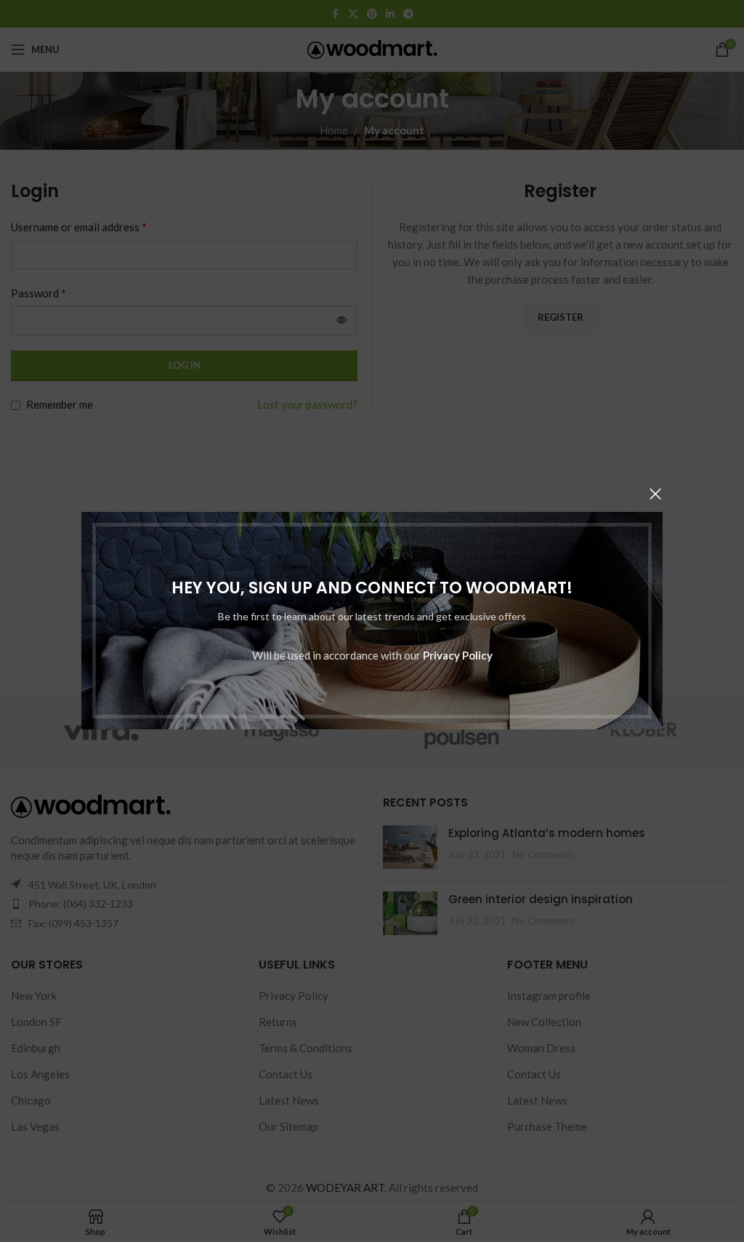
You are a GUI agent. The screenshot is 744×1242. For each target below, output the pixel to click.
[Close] (655, 494)
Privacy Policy (458, 655)
